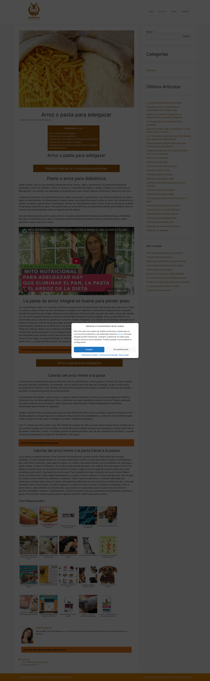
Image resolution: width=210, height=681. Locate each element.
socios (120, 334)
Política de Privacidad (108, 355)
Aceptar (89, 349)
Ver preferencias (121, 349)
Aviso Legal (124, 355)
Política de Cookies (89, 355)
